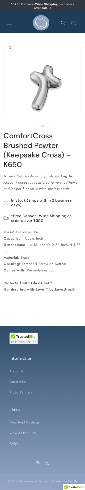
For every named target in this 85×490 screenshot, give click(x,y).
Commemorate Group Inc (35, 481)
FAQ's (13, 443)
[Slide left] (32, 126)
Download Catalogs (24, 422)
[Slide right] (53, 126)
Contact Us (17, 381)
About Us (16, 371)
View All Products (23, 433)
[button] (9, 23)
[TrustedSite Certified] (23, 338)
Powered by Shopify (64, 481)
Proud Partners (20, 392)
